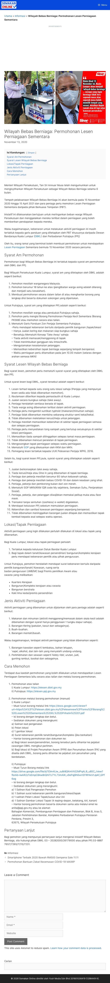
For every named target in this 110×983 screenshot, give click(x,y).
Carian (8, 961)
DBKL (38, 236)
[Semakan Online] (9, 5)
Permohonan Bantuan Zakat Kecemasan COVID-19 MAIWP (41, 861)
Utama (8, 16)
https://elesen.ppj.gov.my (41, 691)
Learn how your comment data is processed (75, 948)
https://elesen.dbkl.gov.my (46, 687)
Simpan (31, 153)
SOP (26, 447)
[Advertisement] (55, 47)
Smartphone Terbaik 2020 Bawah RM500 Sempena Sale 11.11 (43, 857)
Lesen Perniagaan (14, 247)
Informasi (20, 16)
